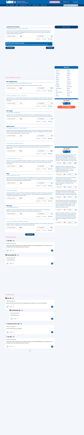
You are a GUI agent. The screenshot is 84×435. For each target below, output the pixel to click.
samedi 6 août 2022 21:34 (14, 313)
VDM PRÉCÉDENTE (10, 47)
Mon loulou (9, 205)
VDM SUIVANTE (50, 47)
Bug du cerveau (10, 126)
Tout (7, 5)
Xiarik (8, 240)
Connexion (76, 2)
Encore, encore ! (29, 234)
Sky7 (8, 298)
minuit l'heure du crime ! (12, 323)
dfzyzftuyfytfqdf (10, 255)
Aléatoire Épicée (23, 5)
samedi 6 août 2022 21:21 (10, 301)
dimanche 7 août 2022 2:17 (11, 326)
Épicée (16, 5)
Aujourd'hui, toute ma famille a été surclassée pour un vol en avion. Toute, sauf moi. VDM (24, 85)
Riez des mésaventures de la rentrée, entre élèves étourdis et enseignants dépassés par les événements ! (28, 44)
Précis (7, 173)
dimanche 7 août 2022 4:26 (11, 243)
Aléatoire (12, 5)
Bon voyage (9, 110)
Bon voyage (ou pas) (11, 81)
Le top (29, 5)
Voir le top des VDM (66, 107)
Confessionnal (35, 5)
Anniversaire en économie (13, 27)
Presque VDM (44, 5)
